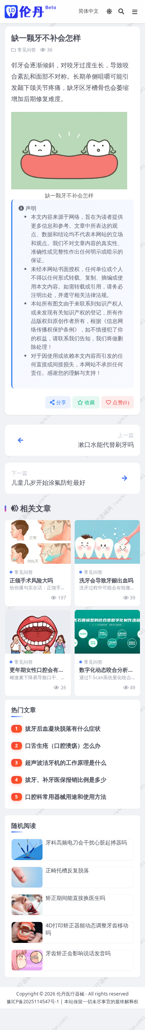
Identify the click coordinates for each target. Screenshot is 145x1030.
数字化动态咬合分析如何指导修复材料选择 (106, 673)
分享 (61, 402)
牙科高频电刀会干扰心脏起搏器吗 (86, 842)
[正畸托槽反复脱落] (27, 877)
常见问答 (26, 49)
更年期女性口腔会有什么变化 (37, 673)
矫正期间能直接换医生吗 (75, 897)
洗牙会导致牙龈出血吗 (106, 580)
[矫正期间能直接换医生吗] (27, 904)
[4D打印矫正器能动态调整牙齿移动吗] (27, 932)
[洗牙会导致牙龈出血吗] (107, 542)
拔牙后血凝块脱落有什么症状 (63, 728)
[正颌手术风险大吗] (38, 542)
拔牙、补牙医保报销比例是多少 (65, 779)
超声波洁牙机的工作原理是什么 (65, 762)
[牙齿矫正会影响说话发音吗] (27, 960)
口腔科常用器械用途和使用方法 (65, 796)
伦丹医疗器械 (70, 994)
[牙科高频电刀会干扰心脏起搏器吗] (27, 849)
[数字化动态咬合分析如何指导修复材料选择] (107, 632)
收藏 (90, 402)
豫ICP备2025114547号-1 (33, 1001)
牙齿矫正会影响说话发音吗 (78, 953)
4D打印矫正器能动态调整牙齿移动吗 (87, 929)
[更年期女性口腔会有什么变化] (38, 632)
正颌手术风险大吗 (31, 580)
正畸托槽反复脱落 (67, 870)
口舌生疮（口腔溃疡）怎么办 (63, 745)
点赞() (121, 402)
